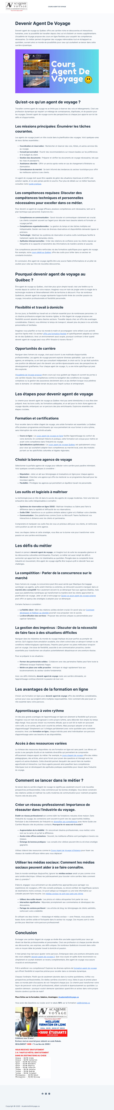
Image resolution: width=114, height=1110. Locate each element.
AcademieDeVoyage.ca (68, 997)
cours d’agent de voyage (72, 755)
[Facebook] (42, 1094)
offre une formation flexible (54, 334)
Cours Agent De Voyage (57, 6)
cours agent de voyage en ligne (50, 436)
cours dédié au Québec (41, 252)
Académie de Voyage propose (29, 375)
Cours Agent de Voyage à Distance (66, 850)
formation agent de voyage (85, 968)
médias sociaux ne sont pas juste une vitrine (64, 894)
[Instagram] (49, 1094)
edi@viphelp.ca (83, 1003)
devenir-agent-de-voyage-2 (43, 957)
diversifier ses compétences (65, 821)
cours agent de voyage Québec (62, 444)
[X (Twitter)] (46, 1094)
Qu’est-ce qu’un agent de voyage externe (78, 596)
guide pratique (35, 184)
